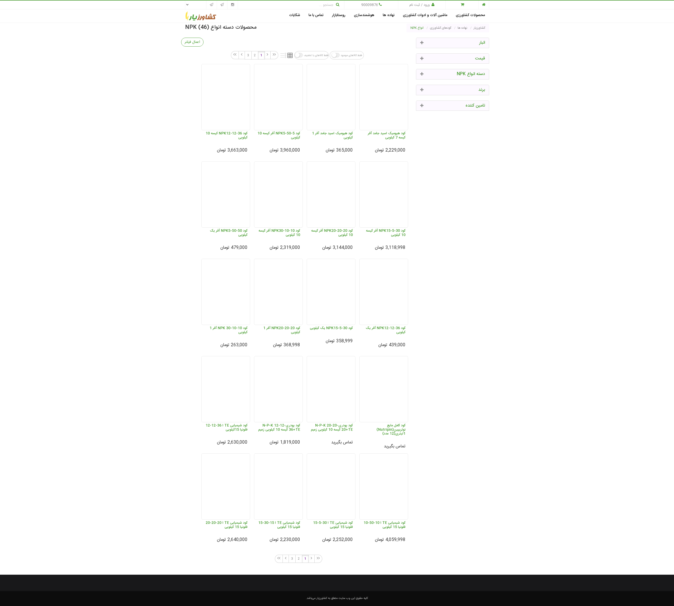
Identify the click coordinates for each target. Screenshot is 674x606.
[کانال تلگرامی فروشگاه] (222, 5)
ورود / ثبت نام (419, 5)
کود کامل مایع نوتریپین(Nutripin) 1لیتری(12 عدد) (390, 430)
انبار (482, 42)
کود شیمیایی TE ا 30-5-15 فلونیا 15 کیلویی (333, 525)
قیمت (480, 58)
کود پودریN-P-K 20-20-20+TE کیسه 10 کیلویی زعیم (332, 427)
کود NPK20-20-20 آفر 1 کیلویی (281, 330)
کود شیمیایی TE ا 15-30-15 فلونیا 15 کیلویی (279, 525)
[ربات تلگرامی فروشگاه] (211, 5)
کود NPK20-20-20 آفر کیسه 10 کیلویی (332, 233)
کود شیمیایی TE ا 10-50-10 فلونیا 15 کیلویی (384, 525)
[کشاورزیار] (201, 16)
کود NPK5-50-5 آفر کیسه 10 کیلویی (278, 135)
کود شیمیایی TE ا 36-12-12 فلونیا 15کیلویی (226, 427)
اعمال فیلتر (192, 42)
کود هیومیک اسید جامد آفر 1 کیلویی (332, 135)
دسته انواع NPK (471, 74)
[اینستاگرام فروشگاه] (232, 5)
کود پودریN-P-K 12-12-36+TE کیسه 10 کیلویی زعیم (279, 427)
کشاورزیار (321, 598)
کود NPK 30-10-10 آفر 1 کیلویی (228, 330)
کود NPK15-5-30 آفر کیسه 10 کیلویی (385, 233)
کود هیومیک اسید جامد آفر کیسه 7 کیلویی (386, 135)
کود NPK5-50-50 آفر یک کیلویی (228, 233)
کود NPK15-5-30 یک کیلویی (331, 328)
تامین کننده (475, 105)
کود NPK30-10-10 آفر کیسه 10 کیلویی (279, 233)
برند (481, 89)
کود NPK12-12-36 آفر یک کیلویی (385, 330)
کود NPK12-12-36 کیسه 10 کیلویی (226, 135)
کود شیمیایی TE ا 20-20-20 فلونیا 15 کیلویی (226, 525)
